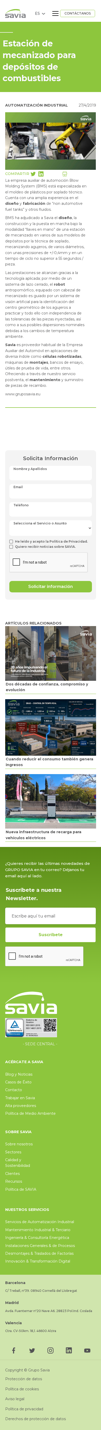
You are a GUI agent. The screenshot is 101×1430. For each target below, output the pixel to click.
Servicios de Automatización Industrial (39, 1221)
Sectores (13, 1152)
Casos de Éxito (18, 1082)
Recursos (13, 1181)
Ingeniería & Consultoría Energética (37, 1237)
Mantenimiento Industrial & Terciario (37, 1230)
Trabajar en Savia (20, 1098)
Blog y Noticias (18, 1074)
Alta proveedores (20, 1105)
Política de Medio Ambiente (30, 1113)
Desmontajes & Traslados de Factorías (39, 1253)
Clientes (12, 1173)
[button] (40, 13)
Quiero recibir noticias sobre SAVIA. (45, 547)
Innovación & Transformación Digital (37, 1261)
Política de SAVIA (20, 1189)
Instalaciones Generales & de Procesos (40, 1245)
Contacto (13, 1090)
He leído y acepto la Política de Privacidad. (51, 541)
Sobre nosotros (19, 1144)
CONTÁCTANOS (77, 13)
